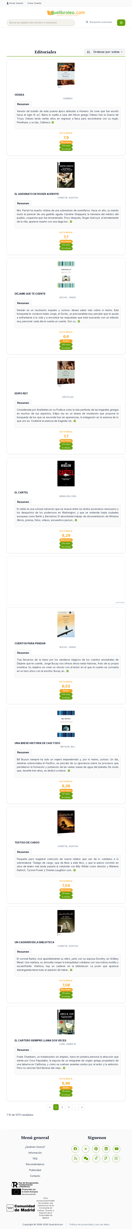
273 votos (66, 444)
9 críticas (66, 698)
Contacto (35, 1175)
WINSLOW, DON (67, 496)
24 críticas (66, 149)
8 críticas (66, 997)
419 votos (66, 245)
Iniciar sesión (16, 3)
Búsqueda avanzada (100, 22)
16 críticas (66, 797)
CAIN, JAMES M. (67, 1044)
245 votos (66, 543)
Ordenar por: (106, 52)
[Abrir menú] (121, 22)
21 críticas (66, 348)
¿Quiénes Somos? (35, 1146)
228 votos (66, 694)
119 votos (66, 1091)
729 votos (66, 146)
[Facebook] (75, 1149)
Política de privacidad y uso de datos (89, 1224)
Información (35, 1152)
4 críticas (66, 897)
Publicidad (35, 1170)
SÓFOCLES (68, 397)
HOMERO (68, 98)
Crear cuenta (34, 3)
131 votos (66, 993)
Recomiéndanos (35, 1164)
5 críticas (66, 448)
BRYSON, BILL (67, 746)
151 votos (66, 794)
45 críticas (66, 248)
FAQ (35, 1158)
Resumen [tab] (23, 104)
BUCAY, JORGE (68, 297)
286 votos (66, 345)
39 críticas (66, 547)
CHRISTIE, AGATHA (68, 197)
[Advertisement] (69, 39)
